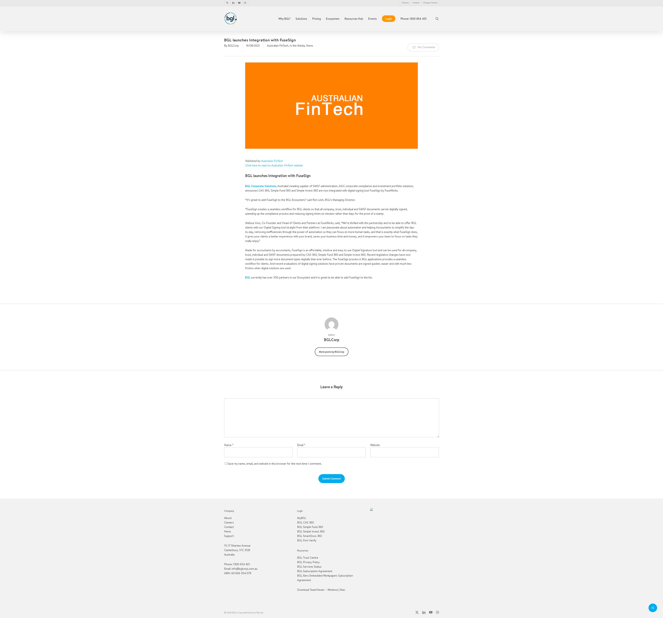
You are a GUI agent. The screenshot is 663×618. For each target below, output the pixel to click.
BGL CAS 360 (305, 522)
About (228, 518)
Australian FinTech (277, 45)
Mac (342, 590)
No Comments (426, 47)
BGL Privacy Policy (308, 562)
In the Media (297, 45)
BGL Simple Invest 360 (311, 531)
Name (228, 445)
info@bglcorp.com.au (244, 569)
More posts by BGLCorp (331, 352)
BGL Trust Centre (307, 558)
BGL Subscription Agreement (314, 571)
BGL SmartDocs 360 (309, 536)
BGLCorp (233, 45)
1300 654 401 (241, 564)
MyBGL (301, 518)
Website (375, 445)
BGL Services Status (309, 566)
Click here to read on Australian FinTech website (274, 165)
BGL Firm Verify (306, 540)
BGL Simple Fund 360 (310, 527)
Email (301, 445)
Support (229, 536)
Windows (333, 590)
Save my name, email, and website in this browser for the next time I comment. (275, 463)
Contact (229, 527)
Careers (229, 522)
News (309, 45)
